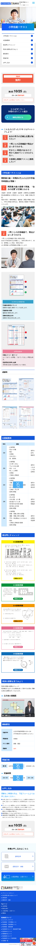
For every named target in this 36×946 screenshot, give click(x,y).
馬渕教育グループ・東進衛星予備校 (11, 929)
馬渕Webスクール (7, 931)
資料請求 (4, 897)
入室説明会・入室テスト (19, 877)
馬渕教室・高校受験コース (9, 924)
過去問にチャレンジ (9, 45)
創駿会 (4, 913)
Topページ (4, 904)
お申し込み (6, 62)
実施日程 (5, 58)
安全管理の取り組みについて (10, 895)
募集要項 (5, 54)
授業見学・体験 (6, 900)
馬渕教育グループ (7, 936)
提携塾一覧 (5, 940)
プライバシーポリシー (8, 893)
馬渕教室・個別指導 (7, 926)
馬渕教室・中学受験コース (9, 922)
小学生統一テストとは (9, 36)
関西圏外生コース (7, 933)
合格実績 (4, 906)
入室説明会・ (8, 911)
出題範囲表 (6, 40)
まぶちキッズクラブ (7, 920)
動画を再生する (18, 117)
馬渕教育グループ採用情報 (9, 938)
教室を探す (5, 908)
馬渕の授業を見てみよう (10, 49)
